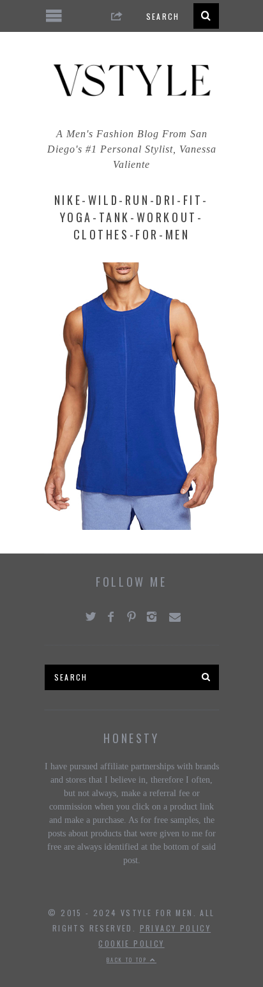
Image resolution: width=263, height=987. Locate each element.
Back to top (128, 959)
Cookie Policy (131, 943)
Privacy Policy (175, 928)
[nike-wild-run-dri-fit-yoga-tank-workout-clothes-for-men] (132, 526)
